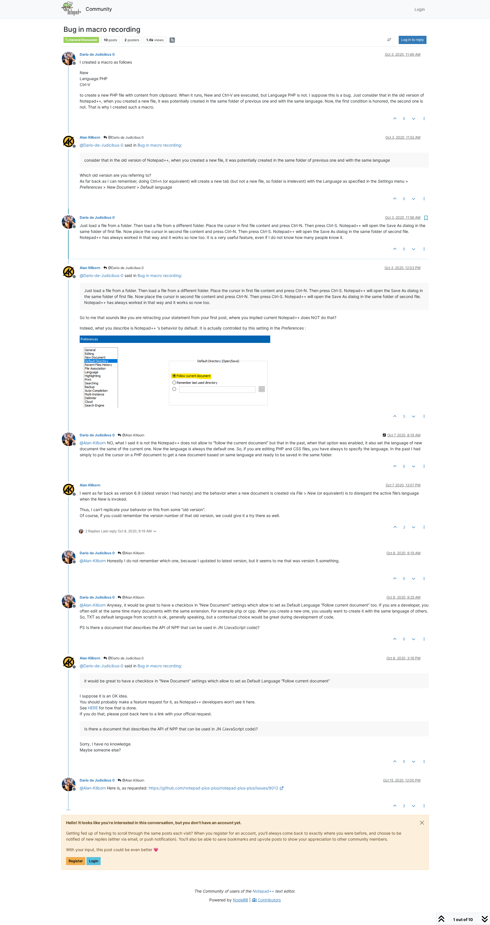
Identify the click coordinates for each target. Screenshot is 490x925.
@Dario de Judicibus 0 (125, 137)
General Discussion (83, 40)
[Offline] (71, 58)
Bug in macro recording (159, 145)
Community (99, 9)
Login (93, 861)
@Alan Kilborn (132, 435)
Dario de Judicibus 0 (97, 54)
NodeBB (240, 899)
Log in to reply (412, 40)
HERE (93, 707)
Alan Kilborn (90, 137)
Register (76, 861)
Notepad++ (263, 891)
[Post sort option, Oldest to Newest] (389, 40)
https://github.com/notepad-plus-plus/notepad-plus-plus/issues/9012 (213, 788)
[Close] (421, 822)
